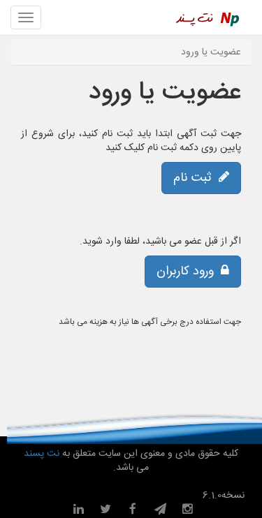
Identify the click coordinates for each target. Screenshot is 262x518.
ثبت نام (196, 178)
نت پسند (41, 453)
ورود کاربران (189, 271)
